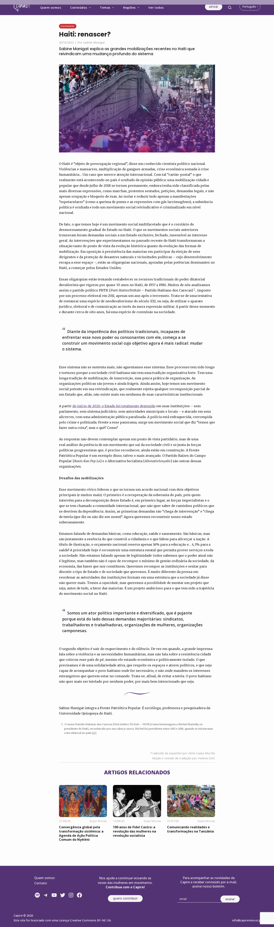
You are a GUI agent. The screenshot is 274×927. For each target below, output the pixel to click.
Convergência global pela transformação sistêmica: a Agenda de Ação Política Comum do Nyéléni (81, 833)
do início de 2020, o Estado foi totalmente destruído (113, 406)
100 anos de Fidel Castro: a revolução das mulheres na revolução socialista (134, 831)
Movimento (67, 25)
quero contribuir (125, 898)
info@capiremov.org (246, 920)
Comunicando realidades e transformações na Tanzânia (190, 829)
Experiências (98, 821)
